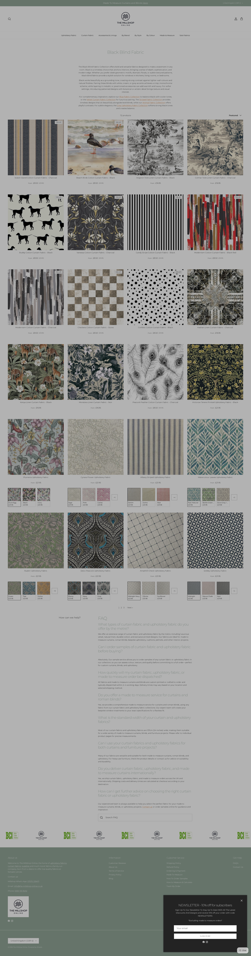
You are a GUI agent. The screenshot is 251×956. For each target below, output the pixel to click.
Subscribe (205, 936)
